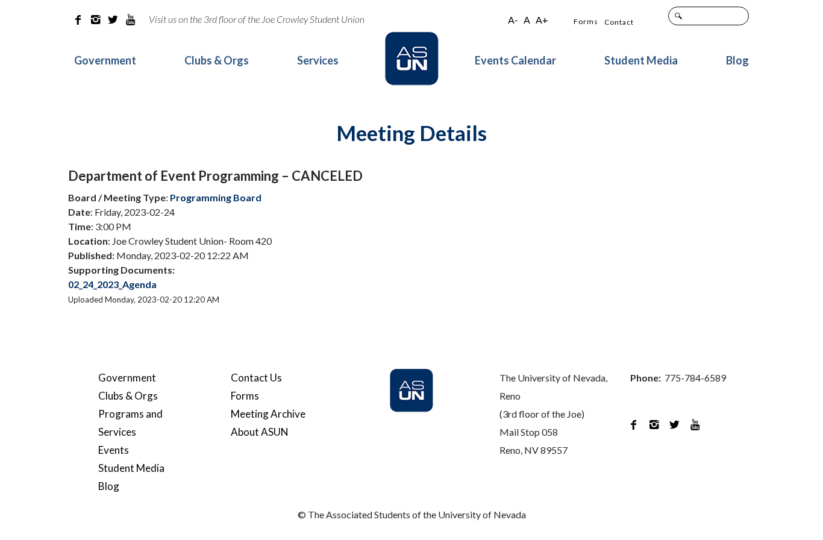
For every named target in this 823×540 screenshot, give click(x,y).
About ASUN (260, 431)
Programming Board (215, 197)
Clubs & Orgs (216, 60)
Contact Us (256, 377)
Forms (586, 21)
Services (318, 60)
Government (105, 60)
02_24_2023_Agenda (112, 284)
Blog (737, 60)
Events (113, 450)
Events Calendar (515, 60)
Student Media (641, 60)
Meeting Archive (268, 413)
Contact (619, 22)
